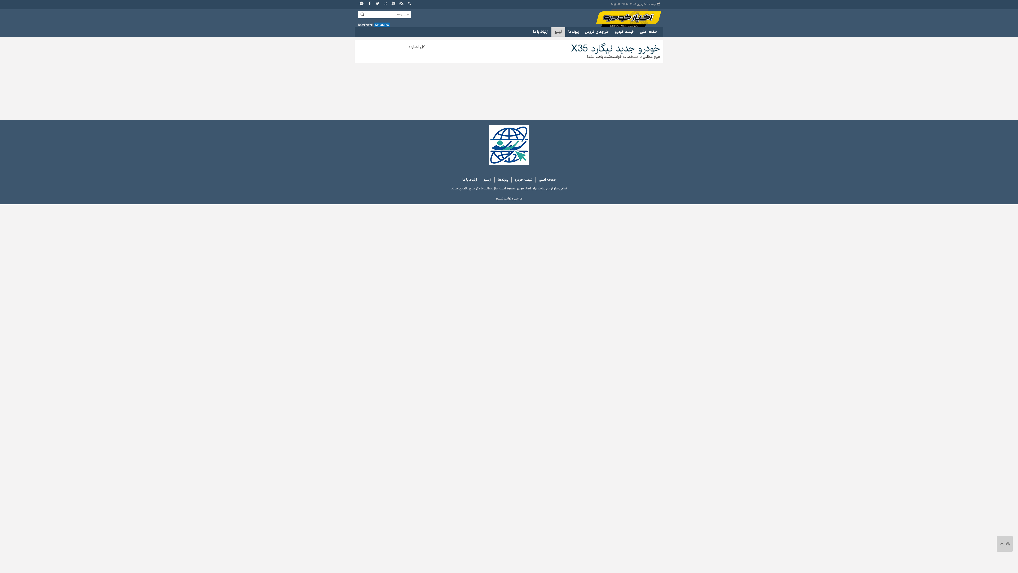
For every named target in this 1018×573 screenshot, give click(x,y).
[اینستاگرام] (386, 4)
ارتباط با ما (540, 32)
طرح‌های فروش (597, 32)
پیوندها (573, 32)
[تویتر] (378, 4)
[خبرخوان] (402, 4)
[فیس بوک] (370, 4)
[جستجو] (410, 4)
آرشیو (558, 32)
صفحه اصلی (648, 32)
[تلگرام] (362, 4)
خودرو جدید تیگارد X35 (615, 49)
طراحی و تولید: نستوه (509, 198)
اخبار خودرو (623, 18)
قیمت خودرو (624, 32)
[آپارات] (394, 4)
